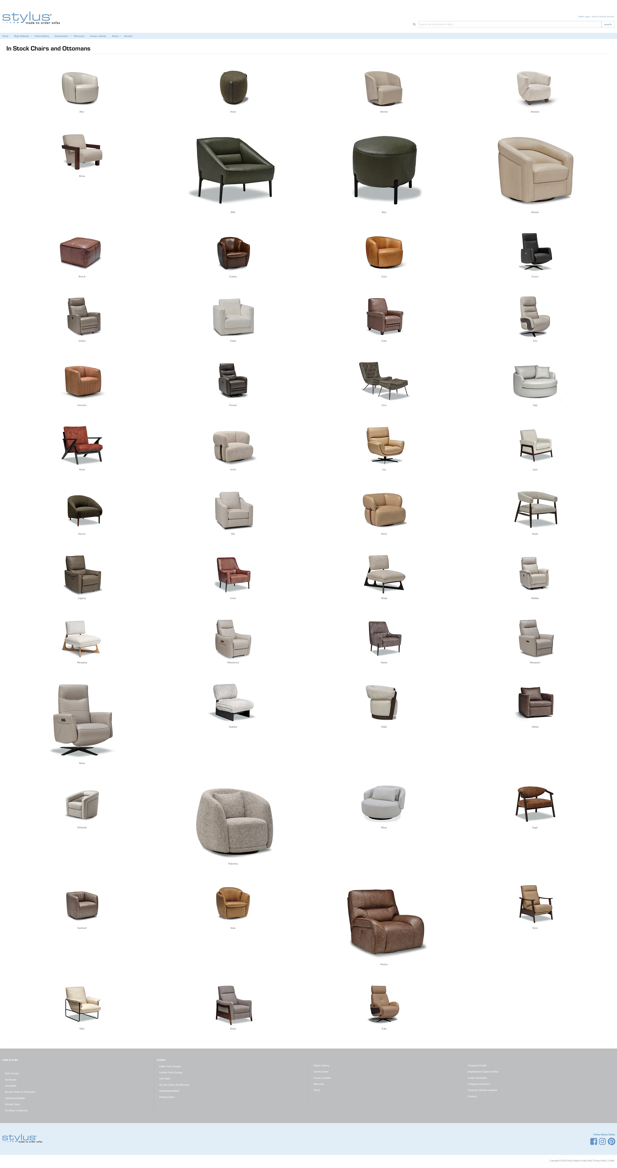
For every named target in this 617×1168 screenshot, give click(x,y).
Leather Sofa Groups (170, 1072)
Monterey (233, 662)
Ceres (535, 276)
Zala (384, 1028)
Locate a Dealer (98, 36)
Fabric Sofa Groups (170, 1066)
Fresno (233, 405)
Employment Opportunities (483, 1071)
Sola (233, 928)
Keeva (81, 534)
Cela (384, 276)
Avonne (535, 111)
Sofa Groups (12, 1073)
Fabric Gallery (42, 36)
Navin (384, 662)
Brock (82, 276)
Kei (233, 534)
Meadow (82, 662)
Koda (535, 534)
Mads (384, 598)
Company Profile (477, 1065)
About (115, 36)
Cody (233, 341)
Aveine (384, 111)
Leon (233, 598)
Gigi (535, 405)
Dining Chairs (12, 1104)
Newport (535, 662)
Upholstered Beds (15, 1098)
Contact (128, 36)
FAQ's (316, 1090)
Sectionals (11, 1079)
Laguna (82, 598)
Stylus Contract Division (603, 16)
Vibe (82, 1028)
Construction (61, 36)
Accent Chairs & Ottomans (20, 1092)
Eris (535, 341)
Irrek (233, 469)
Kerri (384, 534)
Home (5, 36)
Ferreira (81, 405)
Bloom (535, 212)
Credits (611, 1160)
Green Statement (477, 1078)
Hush (82, 469)
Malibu (535, 598)
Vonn (233, 1028)
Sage (535, 827)
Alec (82, 111)
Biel (384, 212)
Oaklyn (233, 726)
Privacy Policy (600, 1160)
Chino (82, 341)
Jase (535, 469)
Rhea (384, 827)
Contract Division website (482, 1090)
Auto (233, 111)
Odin (384, 726)
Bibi (233, 212)
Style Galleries (21, 36)
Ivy (384, 469)
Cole (384, 341)
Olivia (535, 726)
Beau (82, 176)
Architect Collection (16, 1110)
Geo (384, 405)
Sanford (81, 928)
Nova (82, 763)
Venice (384, 964)
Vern (535, 928)
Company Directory (479, 1084)
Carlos (233, 276)
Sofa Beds (10, 1085)
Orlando (82, 827)
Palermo (233, 863)
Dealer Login (584, 16)
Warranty (79, 36)
